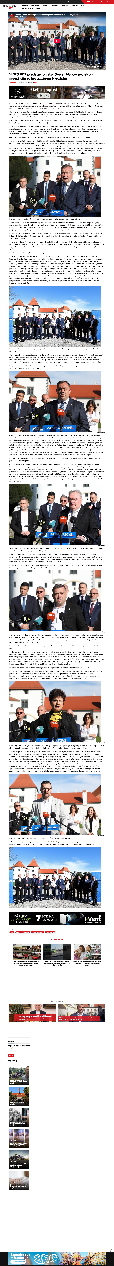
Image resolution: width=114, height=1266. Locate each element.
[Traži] (94, 7)
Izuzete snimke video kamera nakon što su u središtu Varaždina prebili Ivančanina (18, 1144)
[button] (10, 955)
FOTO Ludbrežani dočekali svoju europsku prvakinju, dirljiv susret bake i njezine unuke (87, 963)
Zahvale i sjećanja (27, 8)
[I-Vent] (57, 918)
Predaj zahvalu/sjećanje (107, 1)
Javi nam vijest (95, 1)
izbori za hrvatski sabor (23, 932)
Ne (12, 1051)
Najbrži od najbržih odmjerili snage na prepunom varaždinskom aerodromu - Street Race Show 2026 (26, 963)
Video (82, 5)
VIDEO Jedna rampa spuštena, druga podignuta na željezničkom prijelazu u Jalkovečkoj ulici (57, 963)
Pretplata (88, 1)
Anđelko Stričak (51, 932)
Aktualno (25, 5)
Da (11, 1048)
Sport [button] (45, 5)
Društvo (65, 5)
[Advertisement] (57, 984)
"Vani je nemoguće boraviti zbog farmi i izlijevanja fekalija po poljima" (18, 1165)
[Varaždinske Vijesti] (9, 6)
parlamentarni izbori (38, 932)
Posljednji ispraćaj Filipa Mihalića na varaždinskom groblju (17, 1123)
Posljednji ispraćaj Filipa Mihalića (17, 1103)
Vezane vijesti (57, 939)
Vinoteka (78, 1)
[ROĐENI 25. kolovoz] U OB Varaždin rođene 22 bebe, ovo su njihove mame (18, 1186)
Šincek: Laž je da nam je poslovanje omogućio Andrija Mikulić (18, 1082)
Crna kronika (55, 5)
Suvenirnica (71, 1)
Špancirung (74, 5)
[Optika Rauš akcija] (57, 92)
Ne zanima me (15, 1053)
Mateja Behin (13, 82)
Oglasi (38, 8)
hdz (12, 932)
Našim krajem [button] (35, 5)
